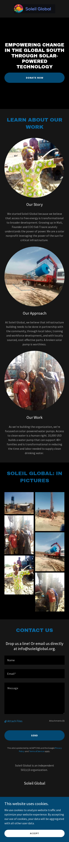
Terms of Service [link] (36, 751)
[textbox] (34, 660)
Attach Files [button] (14, 721)
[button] (5, 721)
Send (34, 735)
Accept (34, 833)
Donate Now (34, 77)
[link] (34, 8)
